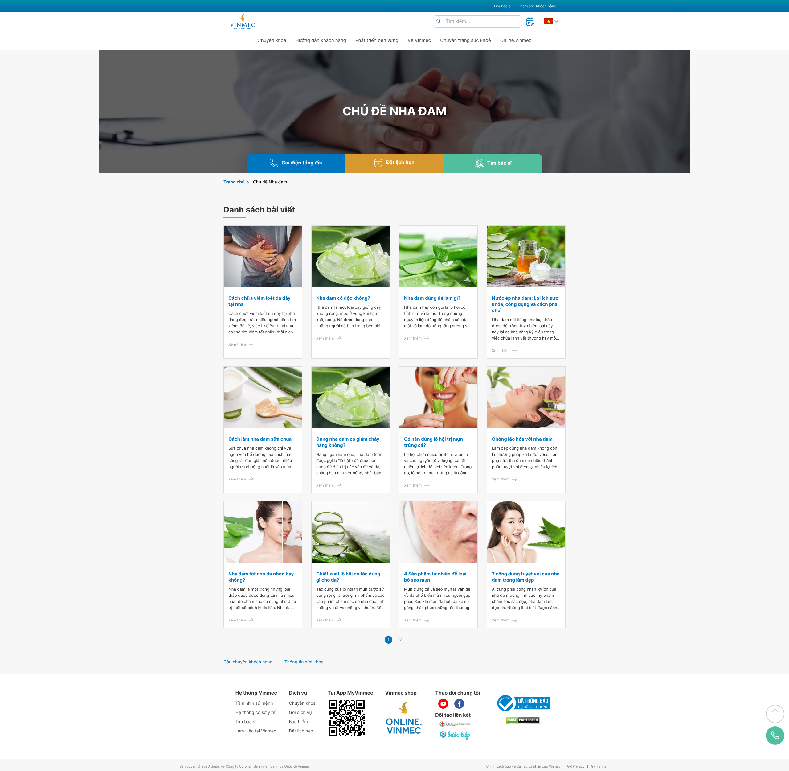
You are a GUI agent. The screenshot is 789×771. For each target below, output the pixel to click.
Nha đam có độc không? (343, 298)
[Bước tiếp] (455, 735)
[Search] (438, 21)
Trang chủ (234, 182)
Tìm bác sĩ (502, 6)
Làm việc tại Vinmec (255, 731)
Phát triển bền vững (377, 40)
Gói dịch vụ (300, 712)
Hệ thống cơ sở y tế (255, 712)
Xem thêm (237, 344)
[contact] (775, 735)
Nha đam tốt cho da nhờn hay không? (261, 577)
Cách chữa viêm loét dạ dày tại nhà (259, 301)
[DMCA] (523, 720)
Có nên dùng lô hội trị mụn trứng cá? (433, 442)
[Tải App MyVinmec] (347, 718)
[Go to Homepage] (242, 21)
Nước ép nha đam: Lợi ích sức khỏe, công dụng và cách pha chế (525, 304)
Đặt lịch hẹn (301, 731)
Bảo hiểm (298, 721)
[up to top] (775, 714)
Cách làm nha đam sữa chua (260, 439)
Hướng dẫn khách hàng (321, 40)
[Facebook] (459, 704)
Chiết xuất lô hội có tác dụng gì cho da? (348, 577)
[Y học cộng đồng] (455, 724)
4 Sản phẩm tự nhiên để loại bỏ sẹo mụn (435, 577)
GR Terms (598, 766)
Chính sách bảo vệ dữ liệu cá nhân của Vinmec (523, 766)
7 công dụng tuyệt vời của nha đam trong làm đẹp (526, 577)
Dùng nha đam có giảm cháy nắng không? (347, 442)
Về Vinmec (419, 40)
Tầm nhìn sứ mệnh (254, 703)
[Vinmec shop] (404, 718)
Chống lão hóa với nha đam (522, 439)
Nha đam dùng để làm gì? (432, 298)
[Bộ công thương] (522, 703)
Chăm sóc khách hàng (536, 6)
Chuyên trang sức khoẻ (465, 40)
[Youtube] (443, 704)
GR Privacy (575, 766)
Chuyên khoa (272, 40)
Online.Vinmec (516, 40)
